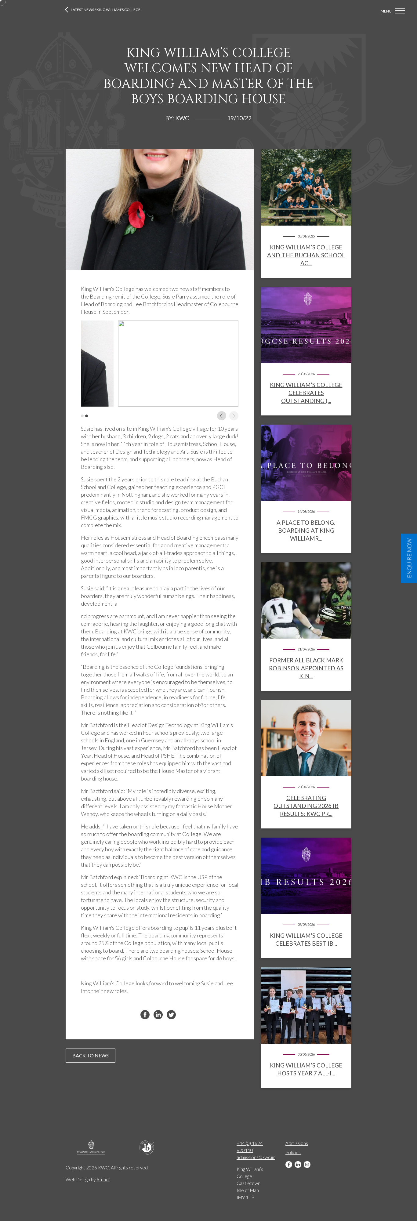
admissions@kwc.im (256, 1157)
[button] (82, 416)
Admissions (296, 1143)
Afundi (103, 1179)
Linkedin (298, 1164)
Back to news (90, 1055)
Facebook (288, 1164)
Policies (293, 1152)
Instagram (307, 1164)
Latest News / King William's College (105, 9)
